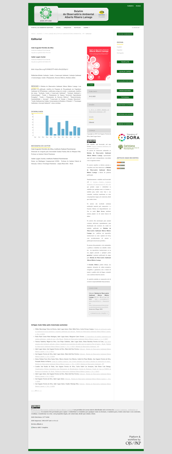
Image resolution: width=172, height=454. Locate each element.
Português (120, 53)
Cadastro (130, 6)
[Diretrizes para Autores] (125, 106)
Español (119, 50)
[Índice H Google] (125, 125)
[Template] (125, 63)
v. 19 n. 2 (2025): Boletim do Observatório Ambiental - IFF (64, 33)
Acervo (39, 33)
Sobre (86, 27)
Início (33, 33)
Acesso (138, 6)
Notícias (77, 27)
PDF (91, 85)
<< (32, 390)
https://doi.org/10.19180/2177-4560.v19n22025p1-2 (51, 69)
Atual (58, 27)
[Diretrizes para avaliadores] (125, 115)
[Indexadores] (125, 91)
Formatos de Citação (98, 313)
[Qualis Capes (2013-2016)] (125, 72)
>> (41, 390)
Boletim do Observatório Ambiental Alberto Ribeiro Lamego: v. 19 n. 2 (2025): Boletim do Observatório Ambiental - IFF (69, 364)
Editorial (82, 349)
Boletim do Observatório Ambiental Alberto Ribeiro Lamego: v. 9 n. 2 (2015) (77, 371)
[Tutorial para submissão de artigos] (125, 98)
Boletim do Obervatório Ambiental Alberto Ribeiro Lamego (52, 410)
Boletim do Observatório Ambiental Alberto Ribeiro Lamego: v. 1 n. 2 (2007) (86, 339)
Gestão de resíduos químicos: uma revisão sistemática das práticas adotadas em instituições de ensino (81, 361)
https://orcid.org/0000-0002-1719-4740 (41, 52)
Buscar (136, 27)
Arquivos (67, 27)
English (119, 47)
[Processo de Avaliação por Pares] (125, 82)
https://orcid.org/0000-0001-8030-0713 (41, 61)
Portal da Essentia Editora (42, 27)
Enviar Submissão (125, 34)
